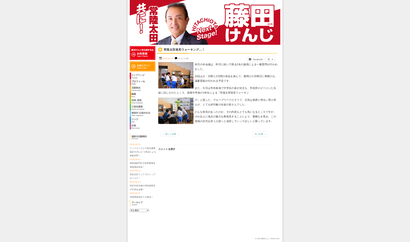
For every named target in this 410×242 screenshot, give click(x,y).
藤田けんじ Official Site (270, 238)
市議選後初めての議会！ (141, 197)
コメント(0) (183, 58)
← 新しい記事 (169, 134)
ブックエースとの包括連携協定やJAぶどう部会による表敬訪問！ (143, 152)
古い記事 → (260, 134)
